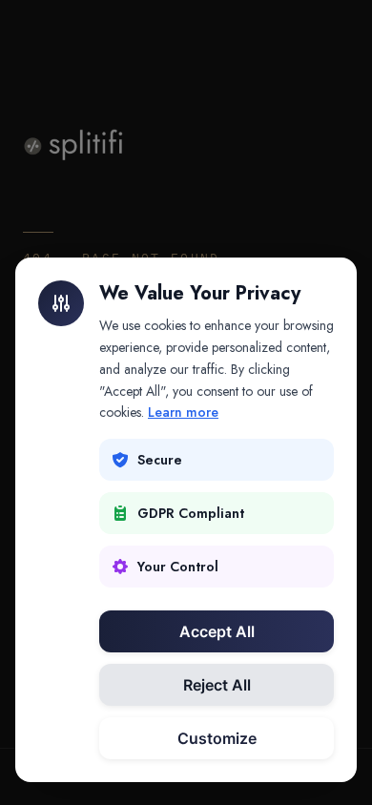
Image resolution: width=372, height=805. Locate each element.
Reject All (217, 684)
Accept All (217, 631)
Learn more (183, 412)
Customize (217, 738)
